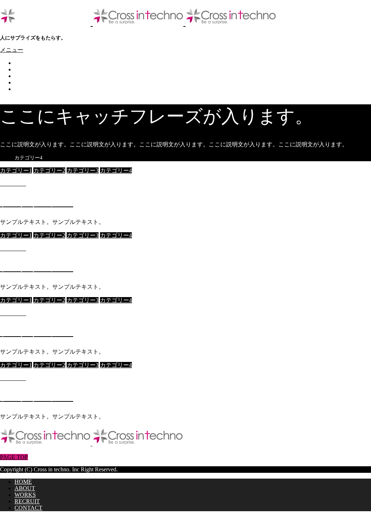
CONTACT (28, 89)
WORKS (25, 76)
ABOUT (24, 69)
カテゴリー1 (16, 170)
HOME (23, 63)
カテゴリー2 (49, 170)
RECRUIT (27, 82)
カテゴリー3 (83, 170)
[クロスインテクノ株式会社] (138, 22)
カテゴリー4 (116, 170)
